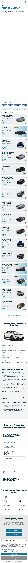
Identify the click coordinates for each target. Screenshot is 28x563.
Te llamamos (14, 534)
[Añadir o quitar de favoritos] (26, 115)
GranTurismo (17, 105)
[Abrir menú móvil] (26, 2)
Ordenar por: (5, 112)
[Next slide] (26, 119)
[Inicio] (2, 5)
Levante (4, 105)
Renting (5, 5)
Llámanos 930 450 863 (14, 530)
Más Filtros (4, 109)
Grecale (10, 105)
